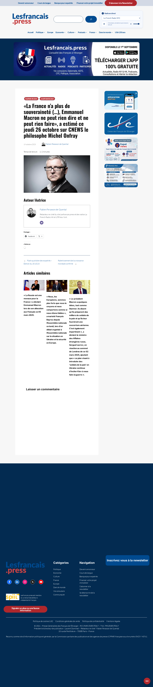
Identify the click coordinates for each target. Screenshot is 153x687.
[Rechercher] (91, 19)
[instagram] (25, 582)
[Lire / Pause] (104, 24)
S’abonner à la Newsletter (121, 3)
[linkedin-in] (17, 582)
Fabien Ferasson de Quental (57, 144)
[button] (147, 681)
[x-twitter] (32, 582)
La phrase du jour (47, 99)
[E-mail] (41, 222)
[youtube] (41, 582)
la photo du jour (31, 99)
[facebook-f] (9, 582)
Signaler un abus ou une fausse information (25, 609)
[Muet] (131, 24)
